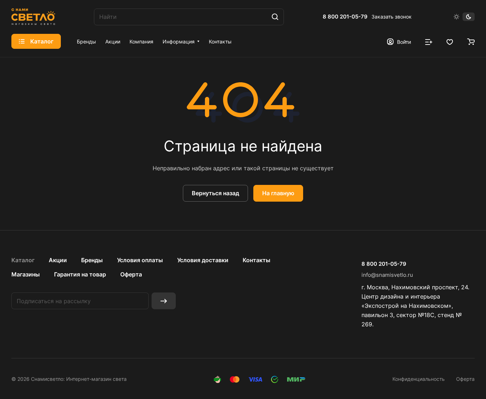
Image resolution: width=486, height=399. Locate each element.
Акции (58, 260)
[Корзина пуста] (471, 41)
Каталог (23, 260)
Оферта (131, 274)
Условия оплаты (140, 260)
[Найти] (275, 17)
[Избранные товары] (450, 41)
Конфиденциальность (418, 379)
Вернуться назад (215, 193)
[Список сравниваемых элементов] (428, 41)
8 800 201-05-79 (345, 17)
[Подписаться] (164, 300)
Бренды (92, 260)
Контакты (256, 260)
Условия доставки (202, 260)
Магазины (25, 274)
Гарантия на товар (80, 274)
